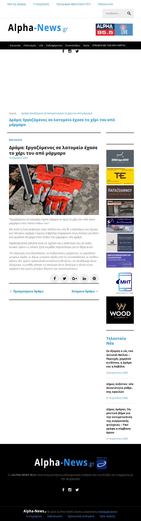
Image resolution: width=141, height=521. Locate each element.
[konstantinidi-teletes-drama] (120, 232)
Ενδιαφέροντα (54, 45)
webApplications (108, 511)
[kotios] (120, 166)
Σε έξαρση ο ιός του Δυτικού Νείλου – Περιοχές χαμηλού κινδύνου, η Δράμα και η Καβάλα (119, 358)
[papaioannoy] (120, 198)
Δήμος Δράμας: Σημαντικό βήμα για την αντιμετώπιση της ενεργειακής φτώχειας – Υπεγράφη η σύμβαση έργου (119, 420)
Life (41, 45)
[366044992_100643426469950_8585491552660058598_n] (120, 322)
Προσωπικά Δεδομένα (81, 516)
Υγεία (86, 45)
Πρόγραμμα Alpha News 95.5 (73, 4)
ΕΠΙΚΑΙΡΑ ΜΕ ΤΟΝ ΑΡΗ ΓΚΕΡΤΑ (108, 45)
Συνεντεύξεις (72, 45)
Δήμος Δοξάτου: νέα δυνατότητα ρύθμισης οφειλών (119, 387)
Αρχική (12, 113)
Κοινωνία (15, 45)
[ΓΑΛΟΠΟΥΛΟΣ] (120, 266)
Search (129, 13)
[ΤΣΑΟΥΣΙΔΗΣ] (120, 183)
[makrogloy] (120, 215)
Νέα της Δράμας (16, 4)
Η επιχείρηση (41, 4)
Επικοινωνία (105, 4)
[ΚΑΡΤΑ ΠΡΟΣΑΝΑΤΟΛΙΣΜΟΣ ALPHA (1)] (120, 250)
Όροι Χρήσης (107, 516)
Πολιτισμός (30, 45)
